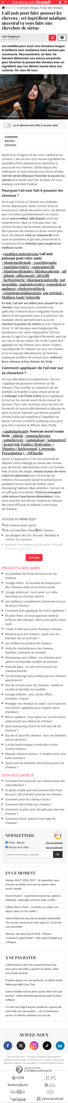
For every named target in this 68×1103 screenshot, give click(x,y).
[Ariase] (18, 1099)
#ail (63, 271)
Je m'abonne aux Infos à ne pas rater (36, 125)
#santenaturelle (42, 266)
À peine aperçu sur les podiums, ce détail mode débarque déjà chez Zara (33, 982)
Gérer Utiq (58, 1060)
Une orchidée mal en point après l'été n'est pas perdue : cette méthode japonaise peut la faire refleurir (33, 995)
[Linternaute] (18, 1085)
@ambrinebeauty (15, 431)
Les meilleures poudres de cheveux (28, 643)
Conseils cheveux (29, 7)
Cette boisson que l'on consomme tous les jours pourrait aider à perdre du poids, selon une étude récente (32, 969)
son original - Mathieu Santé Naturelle (33, 294)
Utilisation (10, 144)
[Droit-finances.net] (50, 1085)
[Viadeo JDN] (50, 1092)
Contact (32, 1057)
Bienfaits (10, 140)
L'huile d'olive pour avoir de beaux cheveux (33, 629)
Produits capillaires (21, 568)
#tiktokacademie (46, 271)
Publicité (42, 1057)
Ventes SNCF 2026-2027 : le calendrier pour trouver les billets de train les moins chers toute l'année (32, 884)
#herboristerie (13, 279)
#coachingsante (44, 262)
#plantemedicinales (17, 271)
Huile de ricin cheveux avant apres (27, 544)
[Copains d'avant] (18, 1092)
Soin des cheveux (52, 7)
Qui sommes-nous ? (16, 1057)
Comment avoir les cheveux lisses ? (28, 799)
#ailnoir (8, 275)
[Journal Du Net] (50, 1078)
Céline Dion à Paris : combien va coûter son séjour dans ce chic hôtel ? (31, 909)
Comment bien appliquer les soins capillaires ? (35, 611)
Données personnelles (16, 1060)
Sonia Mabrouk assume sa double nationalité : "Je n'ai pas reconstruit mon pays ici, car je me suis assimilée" (33, 922)
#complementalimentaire (22, 292)
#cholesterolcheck (30, 288)
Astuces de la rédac (18, 847)
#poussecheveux (37, 435)
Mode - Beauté (16, 843)
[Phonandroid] (50, 1099)
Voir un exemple (54, 842)
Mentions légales (13, 1063)
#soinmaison (34, 439)
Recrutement (54, 1057)
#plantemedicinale (16, 262)
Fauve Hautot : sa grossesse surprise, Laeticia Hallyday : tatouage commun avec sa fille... (32, 897)
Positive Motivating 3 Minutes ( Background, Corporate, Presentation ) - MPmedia (29, 448)
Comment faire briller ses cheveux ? (28, 804)
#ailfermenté (24, 275)
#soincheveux (13, 439)
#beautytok (11, 444)
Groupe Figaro (30, 1063)
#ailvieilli (42, 275)
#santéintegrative (15, 266)
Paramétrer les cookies (40, 1060)
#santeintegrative (31, 284)
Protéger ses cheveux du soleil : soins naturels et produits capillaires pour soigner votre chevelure (35, 708)
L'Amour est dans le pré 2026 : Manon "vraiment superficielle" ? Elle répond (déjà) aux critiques (33, 938)
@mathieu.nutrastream (20, 253)
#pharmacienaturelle (41, 279)
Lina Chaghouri (11, 36)
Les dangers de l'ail (17, 535)
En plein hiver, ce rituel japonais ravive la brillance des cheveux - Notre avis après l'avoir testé (35, 620)
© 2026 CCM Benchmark (51, 1063)
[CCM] (18, 1078)
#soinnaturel (56, 439)
